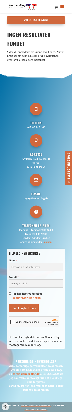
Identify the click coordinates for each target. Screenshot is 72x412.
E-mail (14, 277)
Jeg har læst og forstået (28, 295)
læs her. (47, 242)
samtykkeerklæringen (27, 297)
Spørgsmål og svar (69, 166)
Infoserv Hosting (36, 409)
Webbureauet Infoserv (36, 405)
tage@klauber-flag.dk (36, 198)
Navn (13, 260)
